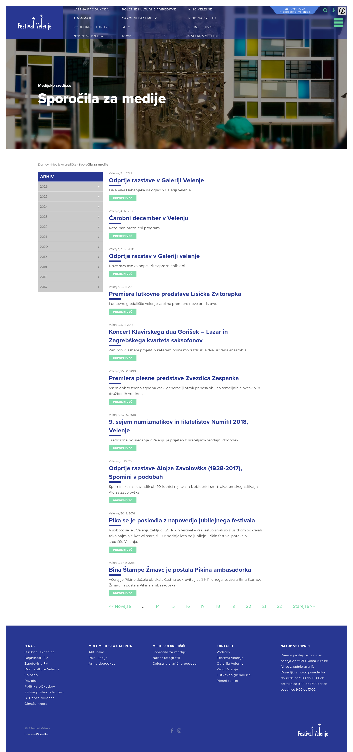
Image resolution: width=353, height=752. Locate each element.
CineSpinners (36, 704)
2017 (43, 277)
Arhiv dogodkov (102, 663)
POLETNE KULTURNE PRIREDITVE (149, 9)
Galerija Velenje (230, 663)
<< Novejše (120, 606)
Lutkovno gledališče (234, 675)
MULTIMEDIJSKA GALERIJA (110, 646)
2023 (43, 217)
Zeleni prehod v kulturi (44, 692)
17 (203, 606)
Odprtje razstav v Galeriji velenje (154, 256)
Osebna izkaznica (40, 652)
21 (264, 606)
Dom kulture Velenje (42, 669)
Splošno (31, 675)
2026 (44, 186)
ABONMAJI (82, 18)
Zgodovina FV (36, 663)
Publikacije (98, 658)
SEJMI (127, 27)
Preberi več (122, 198)
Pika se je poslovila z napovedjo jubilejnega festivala (182, 520)
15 (173, 606)
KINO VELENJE (200, 9)
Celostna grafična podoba (175, 663)
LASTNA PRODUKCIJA (91, 9)
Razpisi (31, 681)
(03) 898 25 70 (295, 9)
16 (188, 606)
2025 (43, 196)
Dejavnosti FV (36, 658)
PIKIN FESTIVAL (200, 27)
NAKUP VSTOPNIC (88, 36)
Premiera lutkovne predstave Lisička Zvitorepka (175, 294)
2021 (43, 237)
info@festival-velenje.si (295, 11)
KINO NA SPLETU (202, 18)
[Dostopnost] (342, 11)
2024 (44, 207)
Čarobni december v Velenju (148, 218)
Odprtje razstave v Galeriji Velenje (156, 180)
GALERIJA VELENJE (203, 36)
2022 (44, 227)
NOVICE (128, 36)
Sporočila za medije (169, 652)
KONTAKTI (225, 646)
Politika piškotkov (40, 686)
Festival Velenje (230, 658)
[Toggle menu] (338, 22)
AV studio (41, 734)
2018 (43, 267)
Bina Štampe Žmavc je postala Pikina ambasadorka (180, 570)
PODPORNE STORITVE (92, 27)
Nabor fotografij (166, 658)
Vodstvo (223, 652)
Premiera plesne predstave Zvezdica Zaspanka (174, 378)
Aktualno (96, 652)
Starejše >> (304, 606)
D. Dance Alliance (40, 698)
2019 (43, 257)
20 (248, 606)
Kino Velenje (227, 669)
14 (158, 606)
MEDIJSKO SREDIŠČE (169, 646)
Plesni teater (228, 681)
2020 (44, 247)
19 (233, 606)
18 (218, 606)
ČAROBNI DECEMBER (139, 18)
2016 (43, 287)
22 (279, 606)
